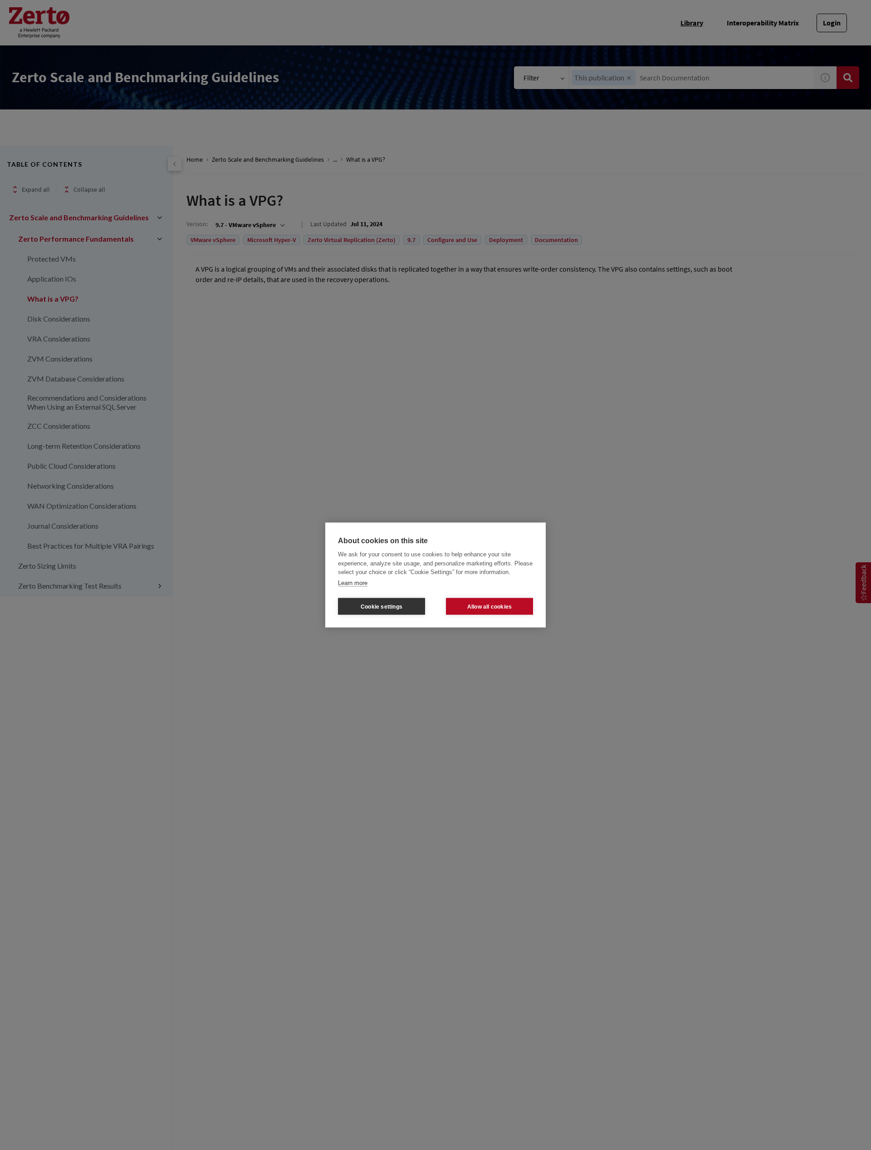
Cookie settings (381, 606)
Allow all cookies (489, 606)
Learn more (352, 582)
